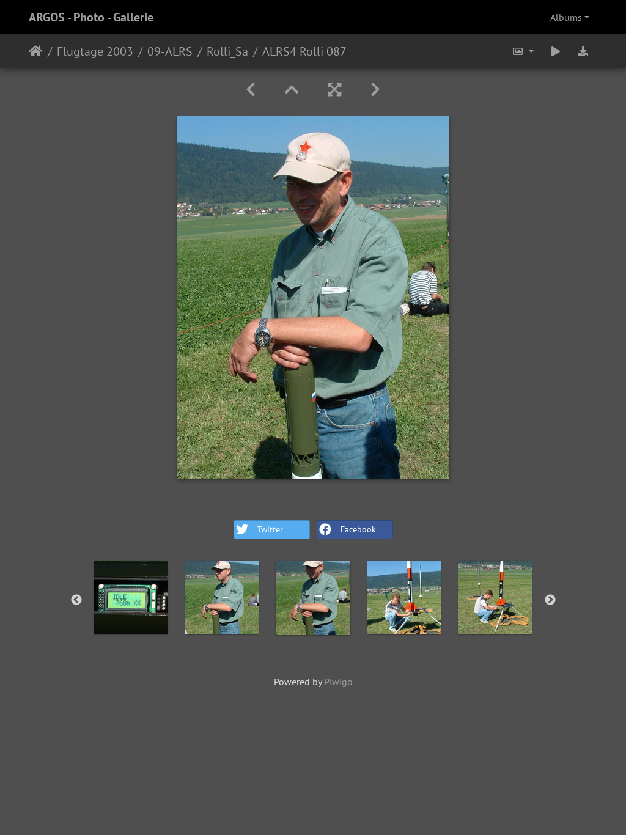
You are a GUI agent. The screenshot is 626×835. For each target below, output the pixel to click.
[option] (131, 597)
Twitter (270, 529)
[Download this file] (583, 51)
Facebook (358, 529)
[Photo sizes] (523, 51)
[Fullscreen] (334, 89)
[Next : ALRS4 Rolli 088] (375, 89)
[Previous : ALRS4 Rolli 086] (250, 89)
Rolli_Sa (227, 51)
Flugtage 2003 (95, 51)
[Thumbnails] (291, 89)
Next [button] (550, 600)
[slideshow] (556, 51)
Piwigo (338, 681)
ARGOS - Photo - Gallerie (91, 17)
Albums (566, 17)
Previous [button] (76, 600)
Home (36, 51)
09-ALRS (170, 51)
